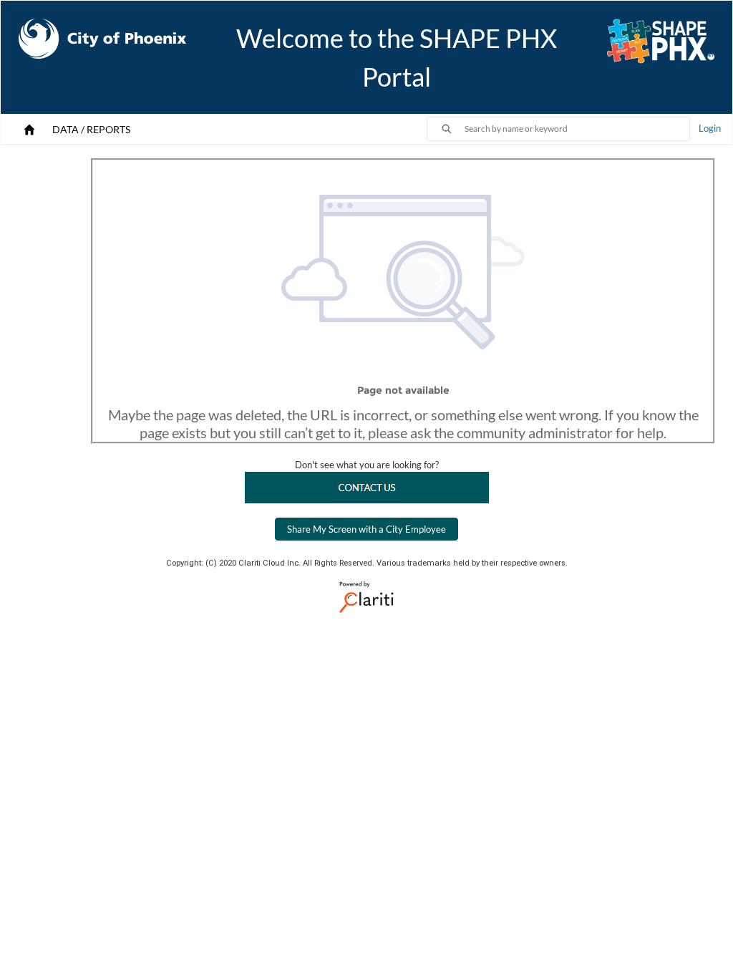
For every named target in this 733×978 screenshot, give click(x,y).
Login (710, 128)
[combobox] (577, 128)
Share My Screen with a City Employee (366, 529)
